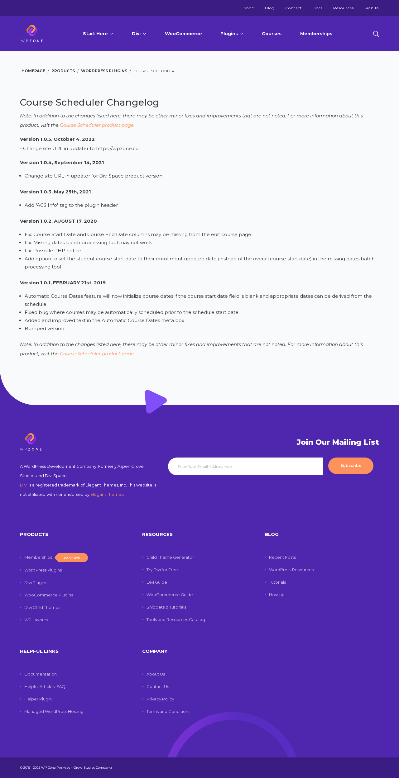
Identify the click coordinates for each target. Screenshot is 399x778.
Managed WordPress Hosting (54, 711)
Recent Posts (282, 557)
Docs (318, 8)
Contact (293, 8)
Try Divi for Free (162, 569)
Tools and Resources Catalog (176, 619)
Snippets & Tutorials (166, 607)
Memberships (316, 33)
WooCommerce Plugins (48, 594)
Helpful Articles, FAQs (45, 686)
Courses (271, 33)
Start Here (95, 33)
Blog (270, 8)
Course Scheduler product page (97, 125)
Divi (136, 33)
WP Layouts (36, 619)
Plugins (229, 33)
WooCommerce (183, 33)
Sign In (371, 8)
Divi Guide (157, 582)
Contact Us (158, 686)
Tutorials (277, 582)
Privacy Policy (160, 698)
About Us (156, 673)
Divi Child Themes (42, 607)
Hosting (277, 594)
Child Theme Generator (170, 557)
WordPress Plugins (43, 569)
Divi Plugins (35, 582)
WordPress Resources (291, 569)
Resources (343, 8)
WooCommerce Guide (170, 594)
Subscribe (350, 465)
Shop (249, 8)
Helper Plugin (38, 698)
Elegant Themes (106, 494)
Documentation (40, 673)
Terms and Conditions (168, 711)
